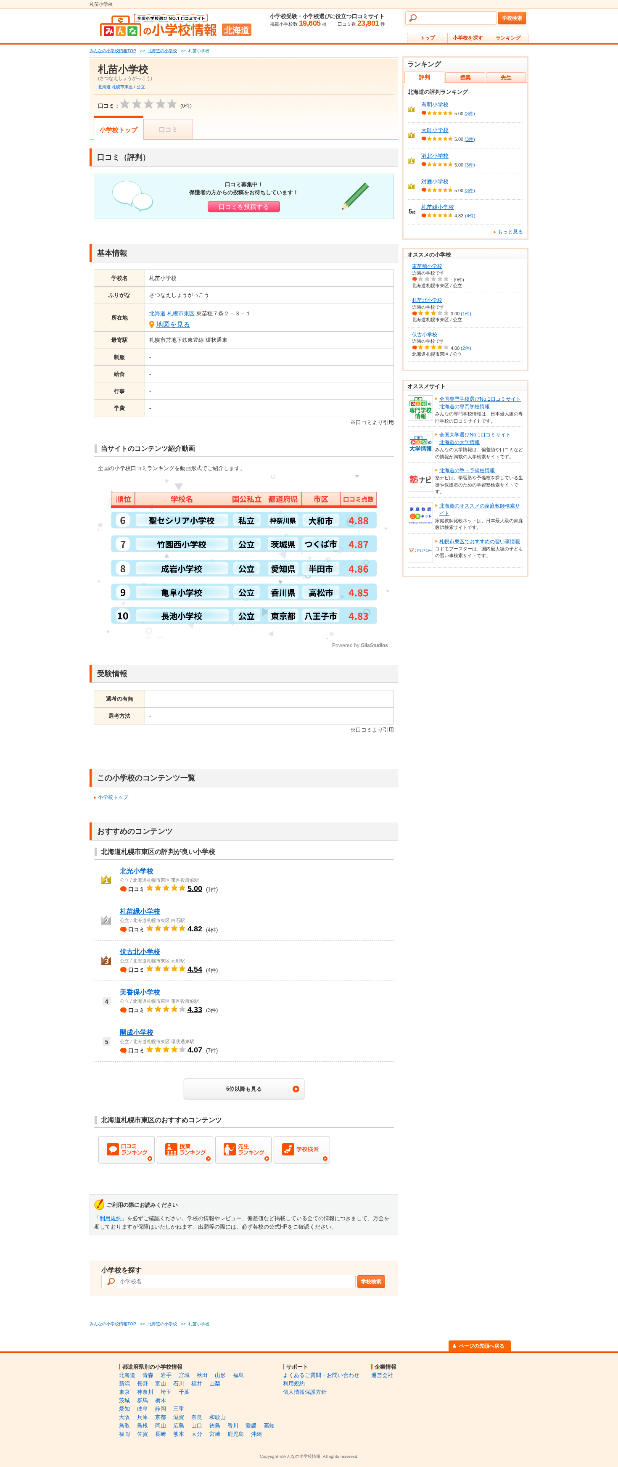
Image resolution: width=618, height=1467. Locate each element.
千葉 (184, 1392)
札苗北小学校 (427, 300)
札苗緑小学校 (140, 911)
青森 (148, 1375)
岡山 (160, 1425)
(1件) (466, 313)
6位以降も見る (244, 1089)
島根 (142, 1425)
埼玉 (166, 1392)
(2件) (466, 347)
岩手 (166, 1375)
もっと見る (510, 232)
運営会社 (382, 1375)
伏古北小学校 (140, 951)
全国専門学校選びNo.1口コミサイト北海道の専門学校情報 (480, 403)
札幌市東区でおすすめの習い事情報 (479, 542)
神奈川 (145, 1392)
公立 (141, 87)
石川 (178, 1383)
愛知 (124, 1409)
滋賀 (178, 1417)
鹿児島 (235, 1434)
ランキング (508, 38)
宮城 (184, 1375)
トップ (427, 38)
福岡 (124, 1434)
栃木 (160, 1400)
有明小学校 (435, 104)
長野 (142, 1383)
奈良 (196, 1417)
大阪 (124, 1417)
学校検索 (512, 18)
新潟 (124, 1383)
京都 (160, 1417)
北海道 (104, 87)
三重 (178, 1409)
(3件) (470, 113)
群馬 (142, 1400)
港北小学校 (435, 156)
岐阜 (142, 1409)
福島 (238, 1375)
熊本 (178, 1434)
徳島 (214, 1425)
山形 (220, 1375)
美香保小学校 (140, 992)
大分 (196, 1434)
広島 (178, 1425)
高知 (269, 1425)
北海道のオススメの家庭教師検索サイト (479, 509)
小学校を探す (468, 38)
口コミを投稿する (244, 206)
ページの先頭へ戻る (481, 1346)
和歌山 (217, 1417)
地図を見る (173, 324)
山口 (196, 1425)
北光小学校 (136, 871)
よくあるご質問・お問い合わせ (321, 1375)
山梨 (214, 1383)
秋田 (202, 1375)
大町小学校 (435, 130)
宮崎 (214, 1434)
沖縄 (256, 1434)
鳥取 (124, 1425)
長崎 (160, 1434)
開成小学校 (136, 1032)
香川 (232, 1425)
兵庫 (142, 1417)
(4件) (470, 215)
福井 (196, 1383)
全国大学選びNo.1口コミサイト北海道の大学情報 (475, 438)
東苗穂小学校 (427, 266)
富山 (160, 1383)
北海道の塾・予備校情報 (467, 470)
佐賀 (142, 1434)
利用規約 (110, 1218)
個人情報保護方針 (305, 1392)
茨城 (124, 1400)
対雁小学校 (435, 181)
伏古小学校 (424, 335)
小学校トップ (118, 129)
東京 (124, 1392)
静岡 (160, 1409)
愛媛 (251, 1425)
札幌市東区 (122, 87)
